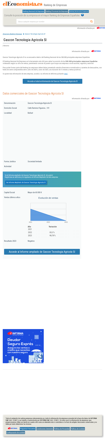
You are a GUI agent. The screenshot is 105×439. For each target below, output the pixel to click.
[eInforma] (12, 427)
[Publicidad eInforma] (23, 363)
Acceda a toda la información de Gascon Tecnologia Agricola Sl (52, 81)
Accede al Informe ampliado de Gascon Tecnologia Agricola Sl (42, 251)
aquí (66, 74)
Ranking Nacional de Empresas (33, 11)
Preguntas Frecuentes (27, 429)
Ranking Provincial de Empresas (57, 11)
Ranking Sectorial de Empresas (79, 11)
